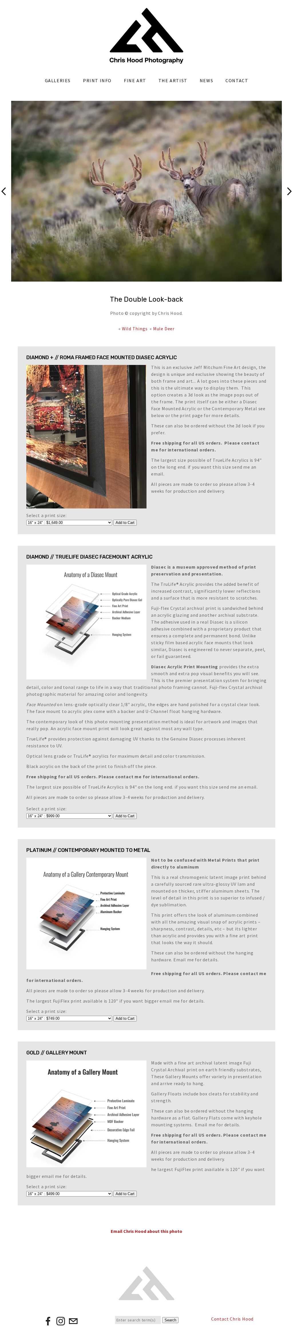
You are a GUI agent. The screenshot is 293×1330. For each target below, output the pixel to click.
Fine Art (135, 80)
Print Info (97, 80)
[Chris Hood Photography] (146, 61)
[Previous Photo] (5, 202)
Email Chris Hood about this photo (146, 1231)
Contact (236, 80)
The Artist (173, 80)
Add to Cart (125, 522)
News (206, 80)
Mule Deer (164, 328)
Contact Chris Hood (232, 1319)
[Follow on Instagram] (60, 1323)
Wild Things (135, 328)
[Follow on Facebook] (48, 1323)
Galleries (58, 80)
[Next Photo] (287, 202)
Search (170, 1320)
